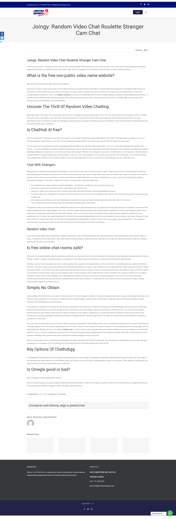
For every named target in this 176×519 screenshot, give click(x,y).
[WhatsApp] (128, 405)
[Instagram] (148, 4)
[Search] (146, 12)
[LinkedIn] (121, 405)
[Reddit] (124, 405)
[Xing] (142, 405)
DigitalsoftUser (33, 394)
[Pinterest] (135, 405)
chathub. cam (67, 329)
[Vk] (139, 405)
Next (145, 50)
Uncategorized (52, 394)
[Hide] (1, 42)
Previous (139, 50)
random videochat (64, 95)
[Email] (146, 405)
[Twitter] (144, 4)
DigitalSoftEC (86, 503)
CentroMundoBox (38, 472)
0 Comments (62, 394)
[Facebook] (141, 4)
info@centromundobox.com (61, 5)
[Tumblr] (131, 405)
